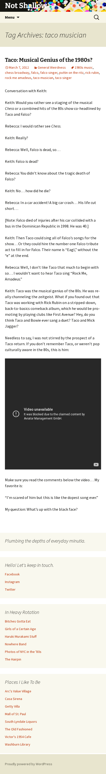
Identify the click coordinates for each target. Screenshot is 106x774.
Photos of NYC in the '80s (23, 651)
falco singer (48, 72)
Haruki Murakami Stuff (20, 636)
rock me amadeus (18, 78)
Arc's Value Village (18, 691)
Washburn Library (17, 744)
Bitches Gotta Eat (18, 621)
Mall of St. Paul (15, 714)
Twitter (10, 589)
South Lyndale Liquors (21, 721)
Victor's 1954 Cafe (18, 737)
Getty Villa (12, 706)
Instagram (12, 582)
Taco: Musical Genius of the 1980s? (48, 60)
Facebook (12, 574)
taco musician (43, 78)
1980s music (84, 67)
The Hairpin (13, 659)
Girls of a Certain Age (20, 629)
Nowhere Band (15, 644)
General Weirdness (52, 67)
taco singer (63, 78)
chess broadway (17, 72)
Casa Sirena (13, 699)
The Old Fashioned (18, 729)
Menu (10, 17)
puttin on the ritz (71, 72)
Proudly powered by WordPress (28, 764)
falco (34, 72)
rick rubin (92, 72)
